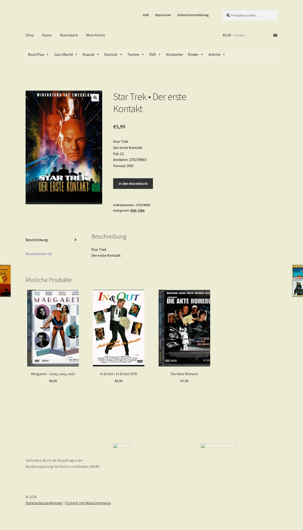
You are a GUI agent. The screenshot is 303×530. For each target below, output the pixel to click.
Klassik (88, 54)
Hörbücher (174, 54)
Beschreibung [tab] (37, 239)
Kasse (47, 35)
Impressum (163, 15)
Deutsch (110, 54)
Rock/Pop (36, 54)
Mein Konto (95, 35)
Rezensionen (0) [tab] (39, 253)
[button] (95, 97)
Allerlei (214, 54)
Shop (30, 35)
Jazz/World (63, 54)
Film (141, 210)
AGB (146, 15)
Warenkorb (69, 35)
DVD (152, 54)
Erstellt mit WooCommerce (88, 502)
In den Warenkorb (133, 183)
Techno (133, 54)
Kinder (193, 54)
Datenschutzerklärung (193, 15)
